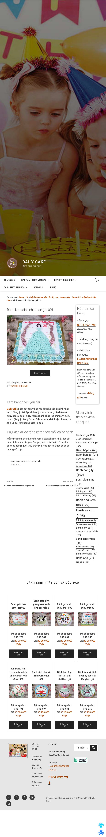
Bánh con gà (84, 466)
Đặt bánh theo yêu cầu (34, 280)
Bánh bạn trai (85, 459)
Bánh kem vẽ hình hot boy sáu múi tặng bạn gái (87, 676)
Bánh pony (84, 527)
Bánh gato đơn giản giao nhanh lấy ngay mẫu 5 (41, 604)
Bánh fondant (85, 488)
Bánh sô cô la (85, 546)
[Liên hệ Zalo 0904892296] (101, 825)
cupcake (82, 562)
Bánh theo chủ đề (64, 280)
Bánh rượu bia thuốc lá (87, 533)
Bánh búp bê (86, 450)
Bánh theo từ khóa (14, 287)
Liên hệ (52, 287)
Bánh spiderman (85, 540)
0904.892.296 (86, 325)
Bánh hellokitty (86, 495)
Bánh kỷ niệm (86, 520)
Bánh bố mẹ (83, 462)
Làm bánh (37, 287)
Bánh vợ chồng (86, 553)
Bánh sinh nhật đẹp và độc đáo (26, 461)
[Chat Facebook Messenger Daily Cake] (101, 832)
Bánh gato (16, 465)
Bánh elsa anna (85, 482)
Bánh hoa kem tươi (86, 502)
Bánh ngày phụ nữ (86, 524)
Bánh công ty (84, 472)
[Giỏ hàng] (97, 280)
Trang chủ (10, 280)
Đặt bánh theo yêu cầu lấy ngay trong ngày (50, 297)
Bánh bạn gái (87, 454)
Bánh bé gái (85, 435)
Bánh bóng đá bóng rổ (87, 444)
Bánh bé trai (84, 439)
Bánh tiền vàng (85, 550)
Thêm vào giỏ (40, 373)
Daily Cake (34, 262)
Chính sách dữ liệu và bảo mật (59, 798)
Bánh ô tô (85, 558)
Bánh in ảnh (85, 513)
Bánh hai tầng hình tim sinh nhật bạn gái (64, 676)
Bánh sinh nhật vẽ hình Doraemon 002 (41, 676)
